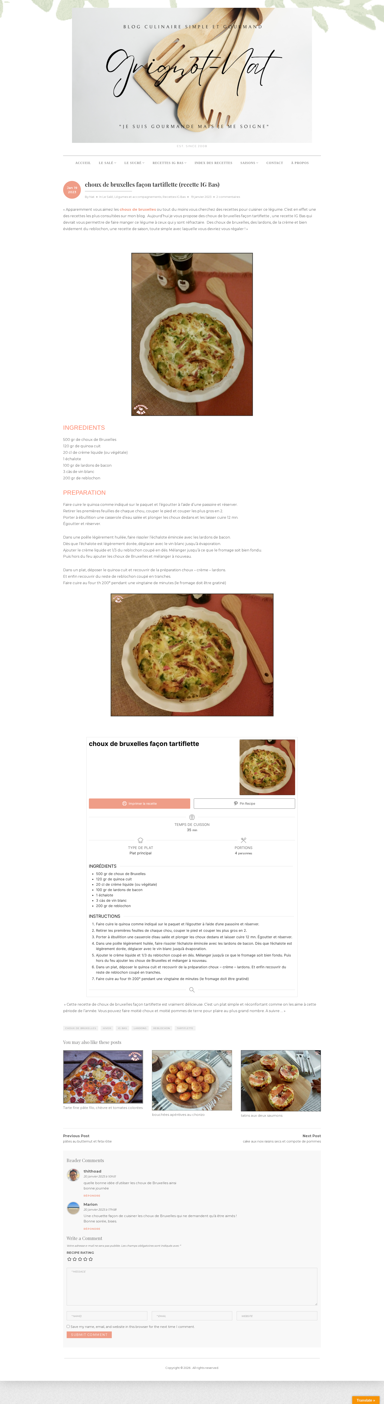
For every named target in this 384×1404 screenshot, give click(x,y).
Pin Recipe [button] (247, 803)
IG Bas (122, 1028)
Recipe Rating (80, 1252)
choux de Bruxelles (80, 1028)
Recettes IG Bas (174, 197)
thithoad (92, 1171)
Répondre (92, 1195)
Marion (91, 1204)
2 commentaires (228, 197)
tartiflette (185, 1028)
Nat (91, 197)
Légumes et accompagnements (137, 197)
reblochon (161, 1028)
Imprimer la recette (142, 803)
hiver (107, 1028)
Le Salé (107, 197)
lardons (140, 1028)
